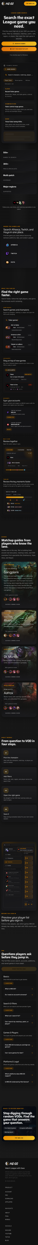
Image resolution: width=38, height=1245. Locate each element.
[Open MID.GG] (7, 3)
